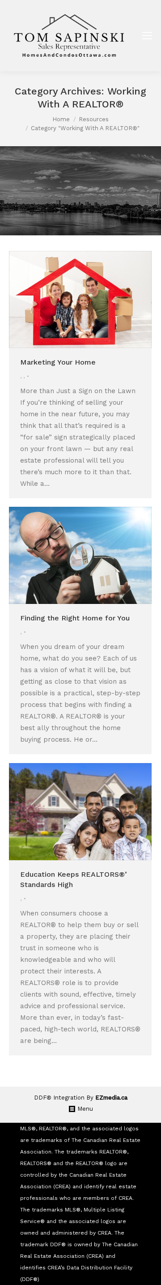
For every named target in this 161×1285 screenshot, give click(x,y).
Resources (94, 119)
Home (61, 119)
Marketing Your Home (58, 362)
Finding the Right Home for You (75, 618)
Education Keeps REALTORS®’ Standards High (73, 879)
